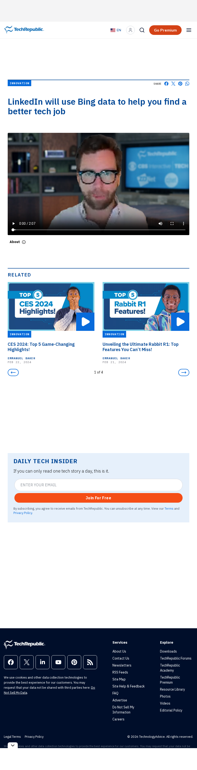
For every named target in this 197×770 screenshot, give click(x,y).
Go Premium (165, 30)
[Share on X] (173, 84)
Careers (118, 719)
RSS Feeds (120, 672)
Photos (165, 696)
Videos (165, 703)
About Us (119, 651)
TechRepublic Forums (175, 658)
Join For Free (98, 497)
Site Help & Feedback (128, 686)
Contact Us (120, 658)
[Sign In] (130, 30)
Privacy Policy (22, 513)
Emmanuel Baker (21, 358)
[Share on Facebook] (166, 84)
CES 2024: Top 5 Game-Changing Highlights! (41, 347)
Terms (169, 508)
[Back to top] (187, 755)
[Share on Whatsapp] (187, 84)
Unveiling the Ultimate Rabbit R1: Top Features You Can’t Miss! (141, 347)
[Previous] (13, 372)
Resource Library (172, 689)
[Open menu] (189, 30)
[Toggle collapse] (13, 745)
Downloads (168, 651)
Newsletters (121, 665)
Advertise (119, 700)
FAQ (115, 693)
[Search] (142, 30)
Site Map (119, 679)
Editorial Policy (171, 710)
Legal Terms (12, 737)
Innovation (19, 83)
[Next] (183, 372)
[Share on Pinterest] (180, 84)
